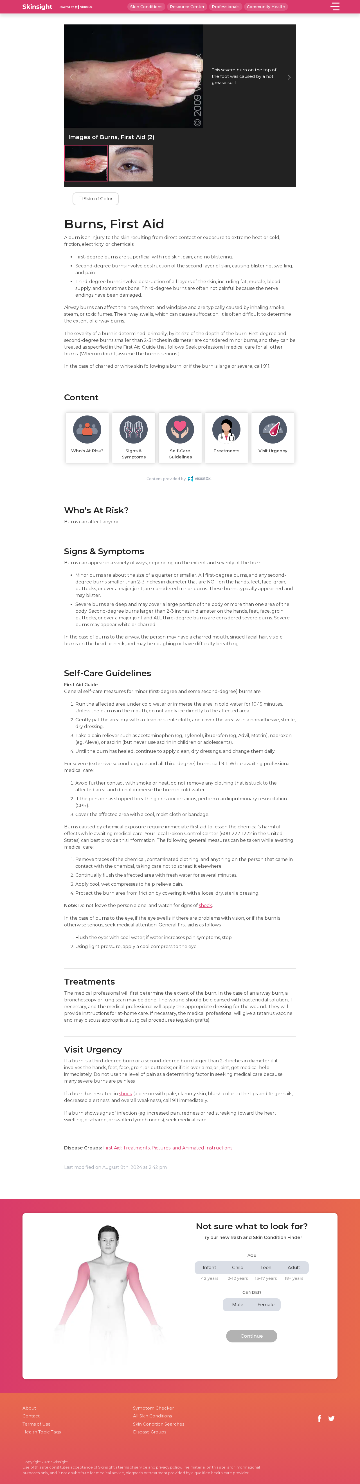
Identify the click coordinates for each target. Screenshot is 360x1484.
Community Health (266, 6)
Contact (31, 1416)
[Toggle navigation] (335, 6)
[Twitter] (331, 1419)
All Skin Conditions (152, 1416)
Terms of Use (36, 1424)
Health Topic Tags (41, 1432)
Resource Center (187, 6)
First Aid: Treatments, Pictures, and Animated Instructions (167, 1148)
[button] (289, 77)
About (29, 1408)
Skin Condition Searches (158, 1424)
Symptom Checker (153, 1408)
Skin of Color (97, 198)
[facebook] (319, 1419)
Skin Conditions (146, 6)
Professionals (226, 6)
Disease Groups (149, 1432)
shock (205, 905)
